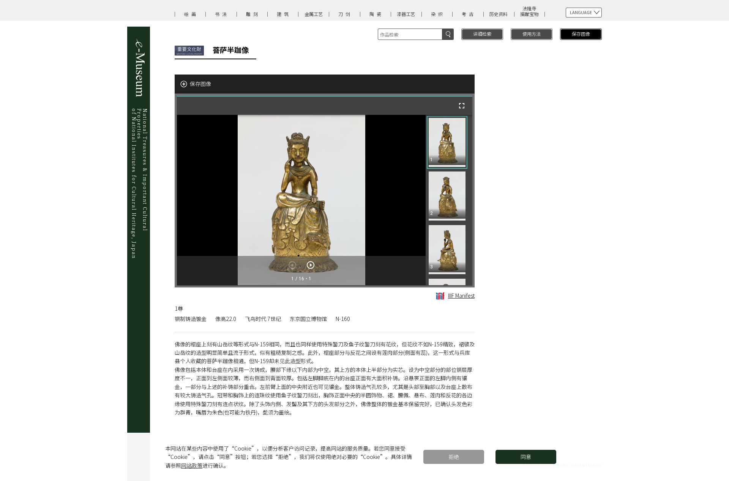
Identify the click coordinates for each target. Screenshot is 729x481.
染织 (438, 14)
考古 (469, 14)
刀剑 (345, 14)
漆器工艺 (406, 14)
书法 (222, 14)
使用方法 (531, 33)
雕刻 (253, 14)
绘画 (191, 14)
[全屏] (462, 106)
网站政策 (191, 465)
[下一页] (310, 265)
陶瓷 (376, 14)
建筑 (284, 14)
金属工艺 (314, 14)
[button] (447, 142)
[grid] (449, 200)
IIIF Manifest (461, 295)
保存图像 (581, 33)
